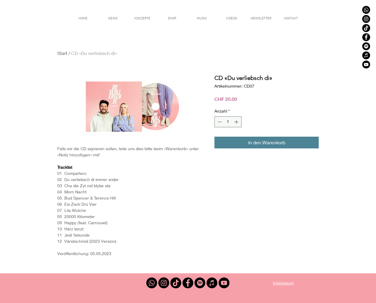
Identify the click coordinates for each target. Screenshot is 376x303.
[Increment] (237, 122)
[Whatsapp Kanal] (366, 10)
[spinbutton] (228, 122)
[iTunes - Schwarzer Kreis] (366, 55)
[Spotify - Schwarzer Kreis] (366, 46)
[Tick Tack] (366, 28)
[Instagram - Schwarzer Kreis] (366, 19)
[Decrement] (219, 122)
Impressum (283, 282)
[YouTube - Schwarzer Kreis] (366, 64)
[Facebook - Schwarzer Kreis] (366, 37)
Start (62, 53)
